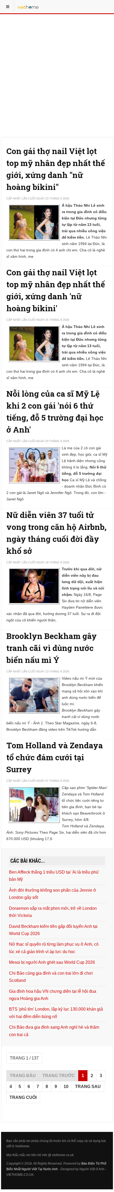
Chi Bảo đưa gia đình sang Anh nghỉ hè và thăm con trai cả (54, 1031)
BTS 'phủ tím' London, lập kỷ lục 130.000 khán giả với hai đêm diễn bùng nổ (56, 1013)
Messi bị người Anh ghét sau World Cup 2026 (52, 962)
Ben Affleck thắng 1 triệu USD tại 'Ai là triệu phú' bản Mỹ (54, 876)
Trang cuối (23, 1097)
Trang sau (88, 1086)
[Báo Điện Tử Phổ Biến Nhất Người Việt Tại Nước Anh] (28, 6)
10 (66, 1086)
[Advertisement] (57, 60)
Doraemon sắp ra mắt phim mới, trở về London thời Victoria (53, 912)
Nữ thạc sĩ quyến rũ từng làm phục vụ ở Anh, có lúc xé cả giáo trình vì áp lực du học (54, 948)
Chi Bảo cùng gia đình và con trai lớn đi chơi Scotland (51, 977)
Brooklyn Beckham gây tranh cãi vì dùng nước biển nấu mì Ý (51, 648)
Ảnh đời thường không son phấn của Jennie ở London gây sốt (52, 894)
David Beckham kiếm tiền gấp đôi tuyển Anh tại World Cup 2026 (53, 930)
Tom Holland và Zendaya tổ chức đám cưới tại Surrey (54, 757)
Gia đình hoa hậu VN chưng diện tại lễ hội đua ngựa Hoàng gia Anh (52, 995)
